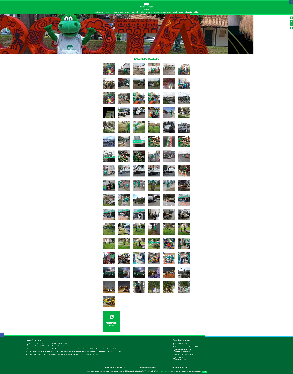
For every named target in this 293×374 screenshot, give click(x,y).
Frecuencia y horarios (124, 12)
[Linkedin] (291, 28)
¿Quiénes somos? (99, 12)
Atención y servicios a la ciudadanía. (182, 12)
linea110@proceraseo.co (181, 359)
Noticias (142, 12)
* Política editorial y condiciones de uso (114, 367)
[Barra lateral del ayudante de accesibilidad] (291, 2)
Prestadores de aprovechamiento (162, 12)
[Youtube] (291, 24)
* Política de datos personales (146, 367)
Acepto (204, 371)
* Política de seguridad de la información (178, 367)
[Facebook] (291, 18)
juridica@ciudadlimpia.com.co (182, 351)
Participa (195, 12)
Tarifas (115, 12)
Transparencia (134, 12)
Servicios (108, 12)
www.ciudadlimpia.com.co (162, 371)
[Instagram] (291, 21)
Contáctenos (149, 12)
